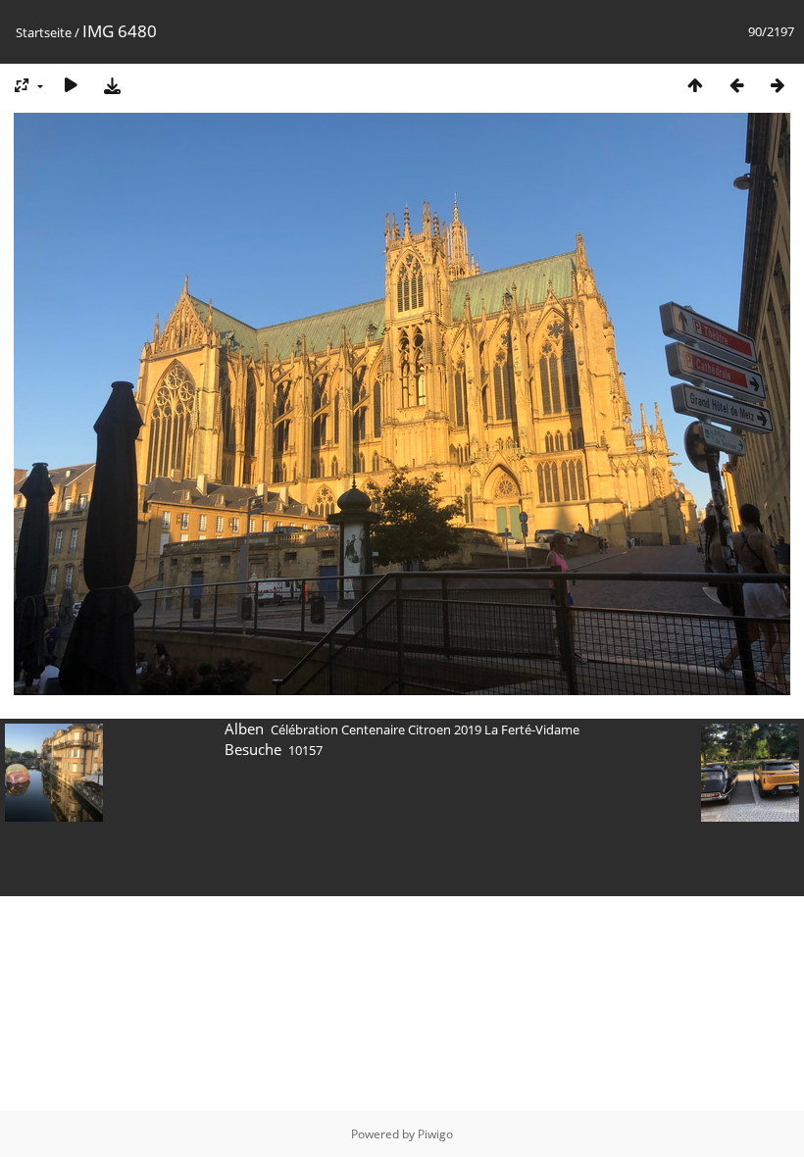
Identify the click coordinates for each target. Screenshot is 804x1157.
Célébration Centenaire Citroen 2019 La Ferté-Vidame (425, 729)
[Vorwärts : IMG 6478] (777, 85)
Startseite (44, 32)
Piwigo (435, 1134)
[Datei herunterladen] (111, 85)
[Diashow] (70, 85)
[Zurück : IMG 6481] (736, 85)
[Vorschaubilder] (695, 85)
